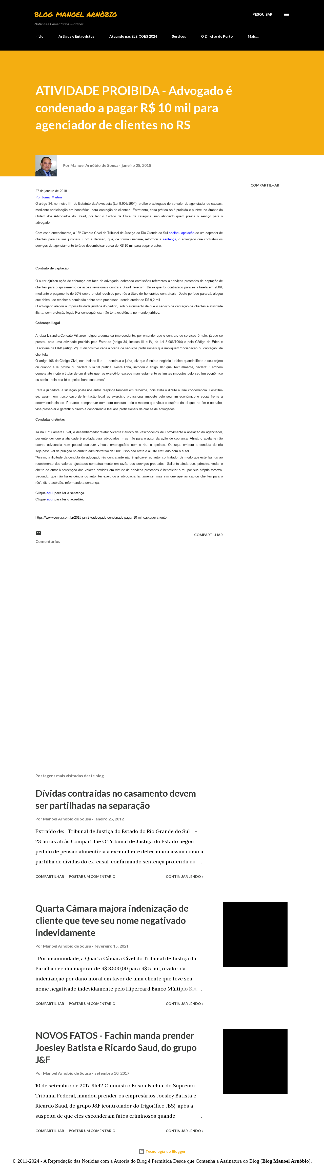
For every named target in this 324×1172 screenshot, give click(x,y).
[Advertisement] (121, 710)
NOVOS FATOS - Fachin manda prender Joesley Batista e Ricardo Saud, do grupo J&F (116, 1047)
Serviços (179, 36)
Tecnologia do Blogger (165, 1151)
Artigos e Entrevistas (76, 36)
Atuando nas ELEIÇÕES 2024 (133, 36)
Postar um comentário (92, 876)
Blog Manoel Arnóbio (75, 14)
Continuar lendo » (185, 876)
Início (39, 36)
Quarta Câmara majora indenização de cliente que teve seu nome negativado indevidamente (112, 920)
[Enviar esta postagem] (38, 535)
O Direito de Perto (217, 36)
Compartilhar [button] (265, 185)
